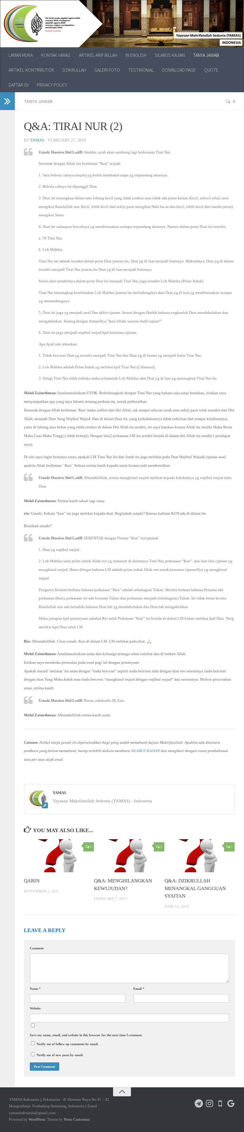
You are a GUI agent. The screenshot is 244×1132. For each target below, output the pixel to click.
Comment (37, 948)
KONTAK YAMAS (56, 55)
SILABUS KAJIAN (170, 55)
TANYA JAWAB (206, 55)
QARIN (32, 881)
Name (35, 988)
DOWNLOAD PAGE (179, 70)
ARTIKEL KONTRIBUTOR (31, 70)
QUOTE (211, 70)
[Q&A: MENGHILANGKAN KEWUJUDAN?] (129, 855)
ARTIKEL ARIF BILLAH (98, 55)
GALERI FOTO (107, 70)
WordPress (37, 1119)
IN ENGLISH (136, 55)
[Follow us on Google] (231, 1103)
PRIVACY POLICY (52, 85)
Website (35, 1008)
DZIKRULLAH (74, 70)
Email (138, 988)
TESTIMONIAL (141, 70)
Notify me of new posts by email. (60, 1055)
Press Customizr (76, 1119)
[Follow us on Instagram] (209, 1103)
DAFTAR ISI (19, 85)
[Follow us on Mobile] (220, 1103)
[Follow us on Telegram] (199, 1103)
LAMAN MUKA (21, 55)
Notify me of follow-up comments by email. (67, 1044)
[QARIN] (59, 855)
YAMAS (37, 140)
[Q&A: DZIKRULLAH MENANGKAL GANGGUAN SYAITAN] (199, 855)
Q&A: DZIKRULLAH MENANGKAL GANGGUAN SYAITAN (195, 888)
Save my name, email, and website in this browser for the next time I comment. (86, 1035)
